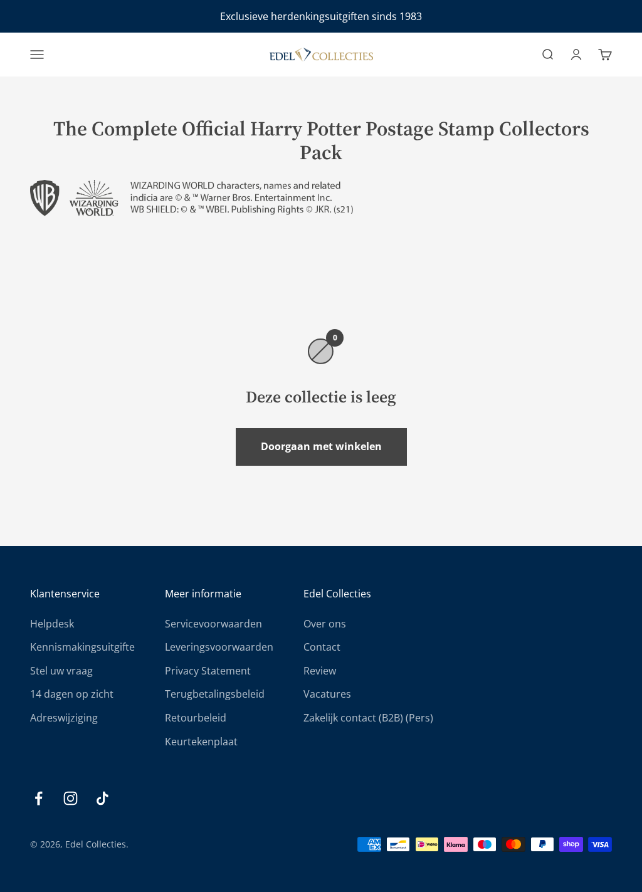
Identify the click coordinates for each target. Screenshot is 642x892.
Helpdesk (52, 624)
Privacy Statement (208, 671)
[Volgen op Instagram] (70, 798)
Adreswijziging (64, 718)
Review (319, 671)
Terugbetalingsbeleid (215, 694)
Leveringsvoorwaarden (219, 647)
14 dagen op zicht (71, 694)
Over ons (324, 624)
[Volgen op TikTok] (102, 798)
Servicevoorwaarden (213, 624)
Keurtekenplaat (201, 741)
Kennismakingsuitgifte (82, 647)
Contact (321, 647)
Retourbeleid (195, 718)
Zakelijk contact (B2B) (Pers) (368, 718)
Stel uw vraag (61, 671)
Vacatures (327, 694)
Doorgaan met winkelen (321, 446)
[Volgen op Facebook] (38, 798)
